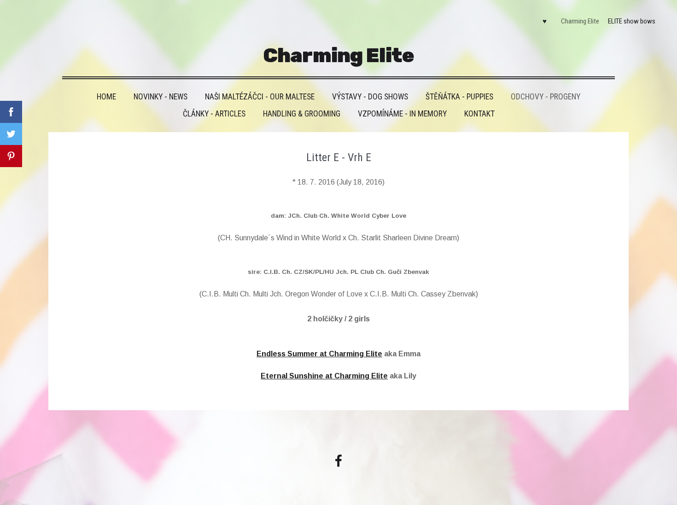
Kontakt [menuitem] (479, 113)
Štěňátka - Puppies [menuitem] (459, 96)
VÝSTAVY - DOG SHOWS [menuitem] (370, 96)
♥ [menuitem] (545, 21)
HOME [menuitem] (106, 96)
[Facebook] (338, 461)
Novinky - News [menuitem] (160, 96)
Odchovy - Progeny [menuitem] (545, 96)
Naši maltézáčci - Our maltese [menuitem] (260, 96)
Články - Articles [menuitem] (214, 113)
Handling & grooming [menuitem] (301, 113)
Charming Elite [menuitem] (580, 21)
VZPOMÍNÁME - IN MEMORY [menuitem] (402, 113)
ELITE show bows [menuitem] (631, 21)
